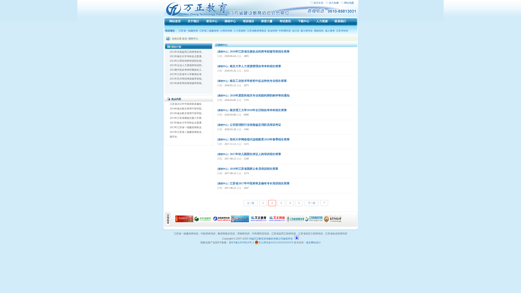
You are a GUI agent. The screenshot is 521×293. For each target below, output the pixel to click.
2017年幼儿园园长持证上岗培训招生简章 (255, 154)
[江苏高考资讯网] (314, 221)
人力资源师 (239, 30)
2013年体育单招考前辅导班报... (186, 83)
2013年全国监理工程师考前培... (186, 51)
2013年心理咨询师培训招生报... (186, 60)
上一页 (250, 203)
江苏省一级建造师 (188, 30)
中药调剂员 (285, 30)
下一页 (311, 203)
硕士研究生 (307, 30)
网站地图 (349, 2)
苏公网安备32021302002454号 (276, 242)
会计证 (295, 30)
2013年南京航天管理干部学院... (186, 113)
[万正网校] (277, 221)
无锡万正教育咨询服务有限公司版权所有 (271, 238)
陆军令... (174, 136)
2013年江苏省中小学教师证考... (186, 74)
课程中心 (193, 38)
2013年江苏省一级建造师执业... (186, 127)
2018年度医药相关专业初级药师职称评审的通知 (260, 95)
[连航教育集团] (221, 221)
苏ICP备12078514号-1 (241, 242)
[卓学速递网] (203, 221)
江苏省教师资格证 (256, 30)
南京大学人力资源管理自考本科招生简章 (255, 66)
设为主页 (318, 2)
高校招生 (319, 30)
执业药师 (272, 30)
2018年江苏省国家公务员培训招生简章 (254, 168)
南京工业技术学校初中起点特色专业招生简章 (258, 80)
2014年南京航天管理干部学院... (186, 108)
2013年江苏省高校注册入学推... (186, 118)
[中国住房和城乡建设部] (184, 221)
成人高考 (330, 30)
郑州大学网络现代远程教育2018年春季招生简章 (260, 139)
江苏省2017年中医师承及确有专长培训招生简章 (260, 183)
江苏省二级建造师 (209, 30)
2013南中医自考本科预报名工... (186, 69)
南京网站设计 (313, 242)
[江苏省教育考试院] (295, 221)
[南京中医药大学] (332, 221)
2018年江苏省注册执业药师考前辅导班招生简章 (260, 51)
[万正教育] (258, 221)
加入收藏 (334, 2)
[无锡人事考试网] (240, 221)
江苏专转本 (342, 30)
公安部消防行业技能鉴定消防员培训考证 (255, 124)
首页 (184, 38)
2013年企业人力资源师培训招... (186, 65)
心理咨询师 (226, 30)
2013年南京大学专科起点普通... (186, 56)
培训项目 (170, 30)
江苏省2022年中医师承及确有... (186, 104)
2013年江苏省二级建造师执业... (186, 132)
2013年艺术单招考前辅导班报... (186, 78)
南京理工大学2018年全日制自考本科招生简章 (258, 110)
